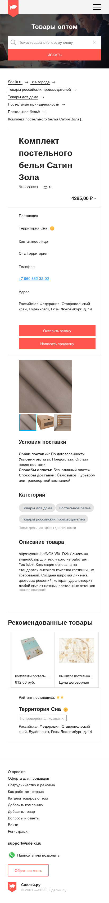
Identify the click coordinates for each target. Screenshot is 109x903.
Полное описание (32, 589)
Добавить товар (21, 811)
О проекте (17, 771)
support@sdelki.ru (25, 843)
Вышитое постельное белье (80, 676)
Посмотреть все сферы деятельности (47, 527)
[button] (67, 387)
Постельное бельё (75, 507)
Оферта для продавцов (28, 778)
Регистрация (19, 831)
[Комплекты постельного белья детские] (32, 650)
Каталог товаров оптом (28, 798)
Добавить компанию (25, 804)
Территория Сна (33, 228)
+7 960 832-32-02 (34, 278)
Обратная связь (28, 870)
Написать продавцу (57, 343)
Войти (13, 824)
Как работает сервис (26, 791)
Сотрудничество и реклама (31, 784)
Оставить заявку (57, 330)
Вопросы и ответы (23, 817)
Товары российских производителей (53, 519)
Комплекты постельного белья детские (44, 676)
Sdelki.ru (13, 9)
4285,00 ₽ (82, 198)
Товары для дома (37, 507)
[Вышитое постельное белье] (76, 650)
